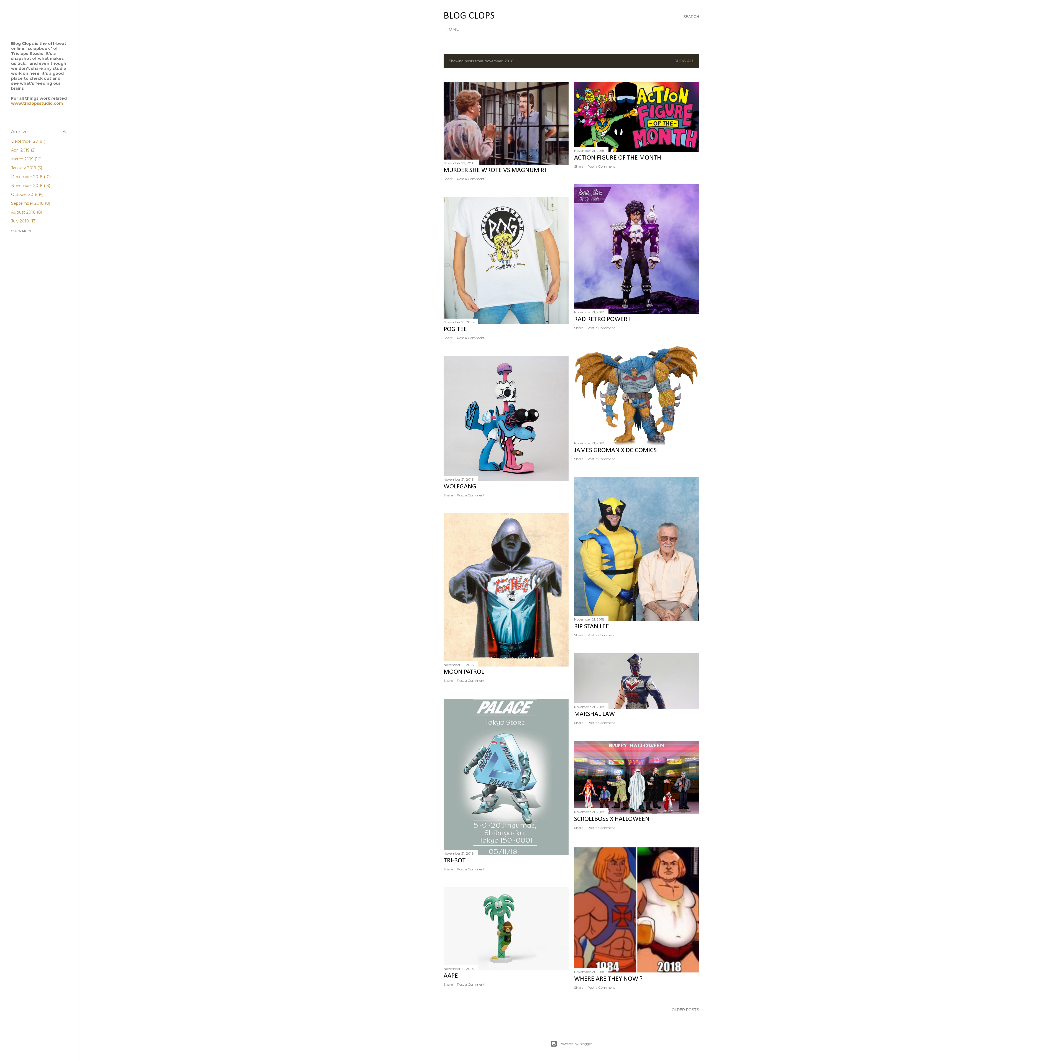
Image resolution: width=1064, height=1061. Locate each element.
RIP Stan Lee (591, 626)
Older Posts (685, 1010)
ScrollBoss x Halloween (611, 819)
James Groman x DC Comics (615, 450)
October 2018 (26, 194)
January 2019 (26, 167)
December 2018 (30, 176)
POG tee (455, 329)
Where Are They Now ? (608, 979)
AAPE (451, 976)
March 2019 (25, 159)
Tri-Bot (455, 860)
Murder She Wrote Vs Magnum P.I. (496, 170)
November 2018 (30, 185)
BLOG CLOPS (469, 16)
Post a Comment (471, 179)
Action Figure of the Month (617, 158)
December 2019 (29, 141)
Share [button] (448, 179)
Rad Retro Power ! (602, 319)
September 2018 (30, 203)
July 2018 (23, 221)
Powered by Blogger (575, 1044)
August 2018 (26, 212)
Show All (684, 61)
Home (452, 29)
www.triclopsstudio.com (37, 103)
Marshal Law (594, 714)
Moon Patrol (464, 672)
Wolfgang (460, 486)
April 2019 (22, 150)
